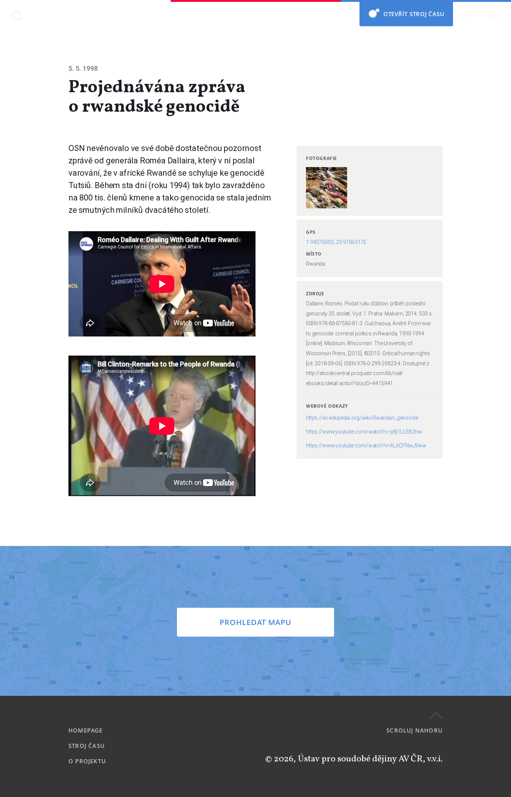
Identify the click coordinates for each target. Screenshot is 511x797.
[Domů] (16, 14)
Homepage (85, 730)
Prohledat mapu (255, 622)
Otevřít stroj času (413, 14)
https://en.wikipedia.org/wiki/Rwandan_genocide (362, 418)
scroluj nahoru (414, 730)
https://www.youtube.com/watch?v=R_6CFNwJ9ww (366, 446)
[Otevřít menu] (493, 14)
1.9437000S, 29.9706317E (336, 242)
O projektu (87, 761)
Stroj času (86, 745)
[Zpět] (470, 14)
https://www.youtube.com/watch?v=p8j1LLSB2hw (364, 432)
